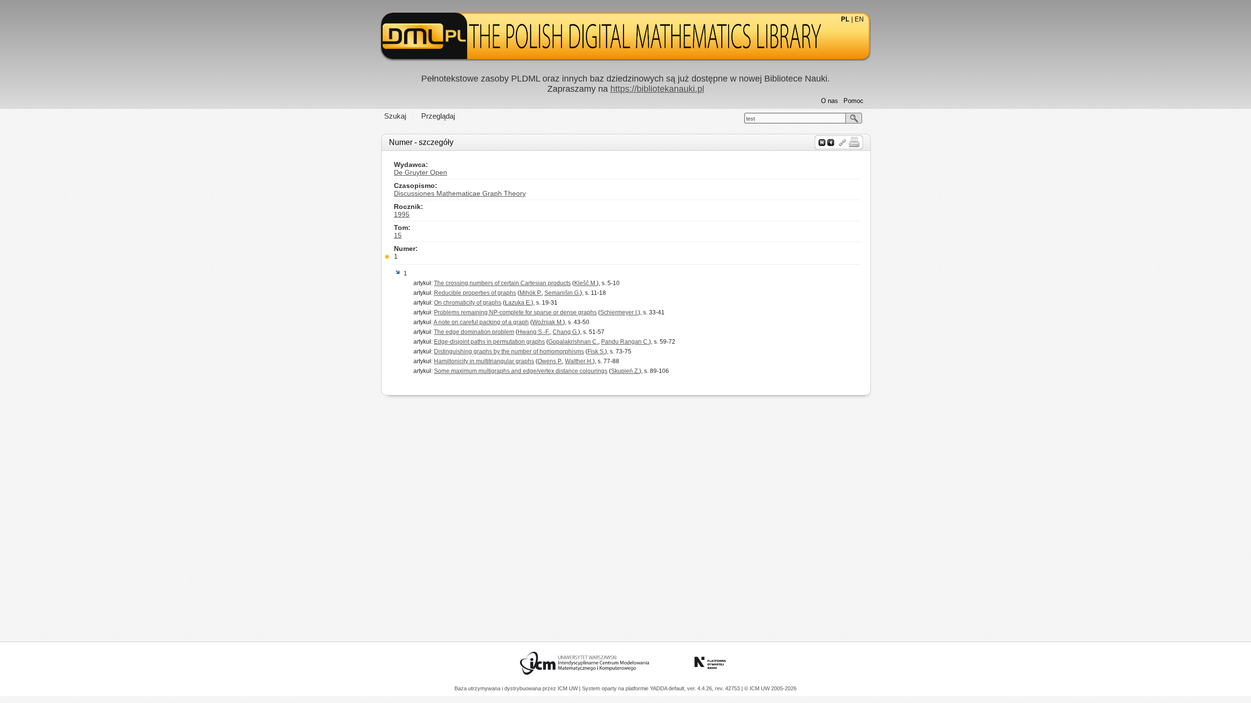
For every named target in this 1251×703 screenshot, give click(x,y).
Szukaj (395, 116)
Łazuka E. (518, 302)
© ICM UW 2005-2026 (770, 688)
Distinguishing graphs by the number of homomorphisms (509, 351)
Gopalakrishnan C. (573, 341)
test (750, 119)
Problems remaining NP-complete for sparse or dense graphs (515, 312)
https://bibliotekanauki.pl (657, 89)
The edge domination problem (474, 332)
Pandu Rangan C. (625, 341)
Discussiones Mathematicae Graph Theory (460, 193)
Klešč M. (585, 283)
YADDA (659, 688)
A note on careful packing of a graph (481, 322)
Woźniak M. (547, 322)
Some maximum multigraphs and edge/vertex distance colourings (520, 371)
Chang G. (565, 332)
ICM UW (568, 688)
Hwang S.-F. (534, 332)
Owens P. (550, 361)
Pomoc (853, 100)
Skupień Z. (625, 371)
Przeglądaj (438, 116)
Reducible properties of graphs (475, 292)
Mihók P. (530, 292)
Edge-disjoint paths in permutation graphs (489, 341)
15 (398, 235)
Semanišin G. (562, 292)
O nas (829, 100)
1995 (402, 214)
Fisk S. (596, 351)
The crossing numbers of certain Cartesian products (502, 283)
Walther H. (579, 361)
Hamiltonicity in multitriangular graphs (484, 361)
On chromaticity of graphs (467, 302)
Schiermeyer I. (619, 312)
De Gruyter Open (420, 172)
